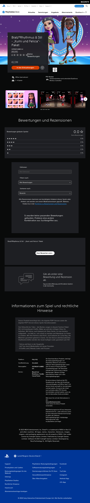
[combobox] (45, 172)
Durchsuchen (80, 12)
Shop (8, 6)
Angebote (55, 12)
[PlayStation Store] (11, 12)
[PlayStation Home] (4, 6)
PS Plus (26, 6)
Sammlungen (43, 12)
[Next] (85, 99)
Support (47, 6)
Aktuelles (31, 12)
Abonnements (67, 12)
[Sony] (85, 3)
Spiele (19, 6)
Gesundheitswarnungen (53, 402)
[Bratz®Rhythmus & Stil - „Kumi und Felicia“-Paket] (22, 99)
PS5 (14, 6)
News (40, 6)
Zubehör (33, 6)
